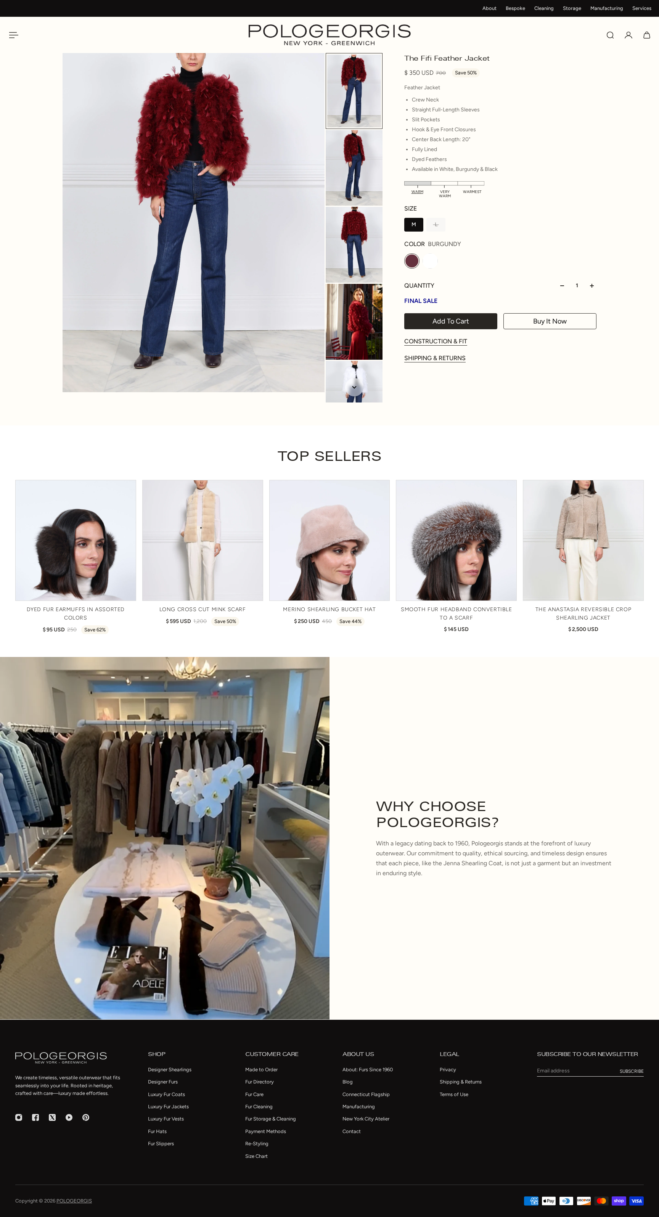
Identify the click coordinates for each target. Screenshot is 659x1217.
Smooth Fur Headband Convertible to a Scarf (456, 613)
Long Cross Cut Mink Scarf (202, 609)
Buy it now (550, 321)
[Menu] (12, 35)
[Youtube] (69, 1117)
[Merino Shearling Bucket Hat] (330, 540)
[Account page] (628, 35)
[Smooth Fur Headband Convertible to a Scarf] (456, 540)
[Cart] (647, 35)
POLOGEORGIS (74, 1201)
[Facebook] (35, 1117)
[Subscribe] (632, 1071)
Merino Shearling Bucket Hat (329, 609)
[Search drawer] (610, 35)
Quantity (419, 285)
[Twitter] (52, 1117)
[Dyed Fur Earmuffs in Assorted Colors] (76, 540)
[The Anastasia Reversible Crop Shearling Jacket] (583, 540)
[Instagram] (18, 1117)
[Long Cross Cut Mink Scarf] (203, 540)
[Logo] (330, 35)
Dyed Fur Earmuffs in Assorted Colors (76, 613)
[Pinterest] (85, 1117)
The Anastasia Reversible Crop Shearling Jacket (583, 613)
